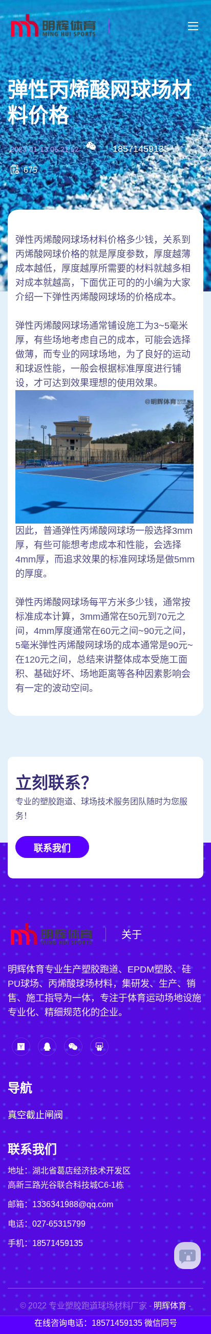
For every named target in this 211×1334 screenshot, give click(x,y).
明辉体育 (170, 1305)
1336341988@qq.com (72, 1204)
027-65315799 (59, 1223)
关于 (131, 934)
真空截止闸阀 (35, 1115)
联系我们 (52, 848)
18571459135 (141, 149)
